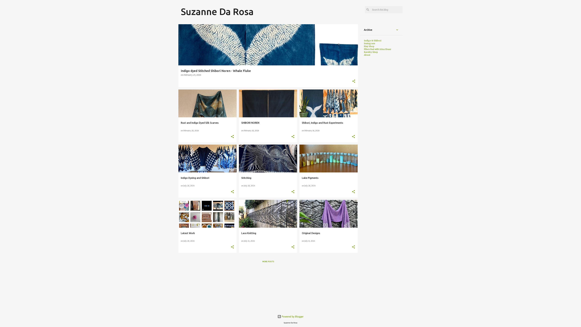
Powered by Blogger (292, 316)
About (367, 55)
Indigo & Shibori (372, 40)
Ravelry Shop (371, 52)
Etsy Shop (369, 46)
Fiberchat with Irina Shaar (377, 49)
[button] (354, 81)
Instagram (369, 43)
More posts (268, 262)
